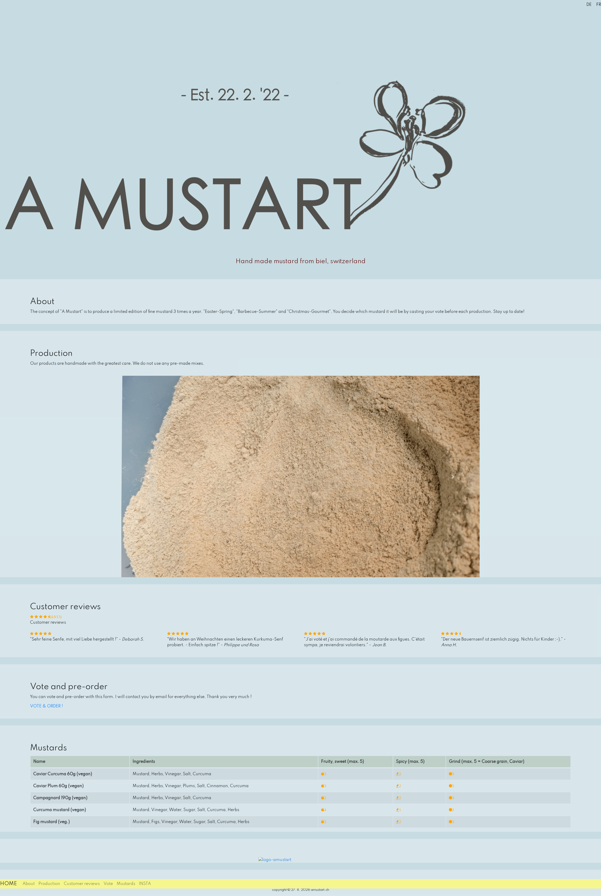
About (29, 884)
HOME (8, 883)
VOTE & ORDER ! (46, 706)
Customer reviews (82, 884)
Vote (108, 884)
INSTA (145, 884)
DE (589, 5)
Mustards (126, 884)
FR (598, 5)
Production (49, 884)
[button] (148, 476)
